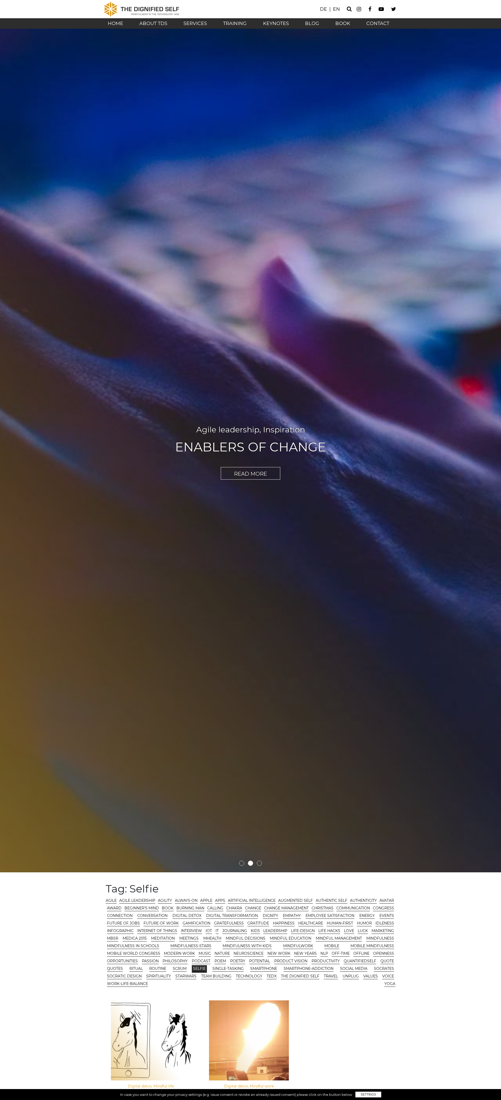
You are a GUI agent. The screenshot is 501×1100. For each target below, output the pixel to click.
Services (195, 23)
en (336, 9)
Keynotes (276, 23)
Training (235, 23)
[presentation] (9, 448)
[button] (241, 865)
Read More (250, 481)
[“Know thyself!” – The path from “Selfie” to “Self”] (151, 1040)
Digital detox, (140, 1086)
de (323, 9)
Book (342, 23)
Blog (312, 23)
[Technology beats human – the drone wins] (249, 1040)
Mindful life (163, 1086)
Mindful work (284, 422)
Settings (368, 1094)
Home (115, 23)
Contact (377, 23)
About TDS (153, 23)
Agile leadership (222, 422)
